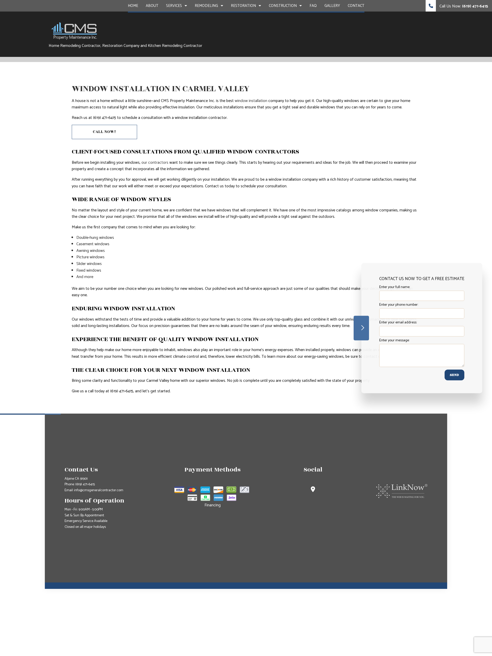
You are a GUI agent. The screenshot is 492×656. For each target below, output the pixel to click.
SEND (454, 374)
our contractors (154, 162)
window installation (251, 100)
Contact (356, 6)
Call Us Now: (463, 6)
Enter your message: (394, 340)
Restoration (243, 6)
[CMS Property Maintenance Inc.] (74, 30)
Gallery (332, 6)
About (152, 6)
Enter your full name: (394, 287)
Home (133, 6)
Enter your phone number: (398, 305)
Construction (283, 6)
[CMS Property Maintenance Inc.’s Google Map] (313, 490)
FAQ (313, 6)
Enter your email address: (398, 322)
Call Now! (104, 132)
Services (174, 6)
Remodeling (206, 6)
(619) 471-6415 (85, 484)
